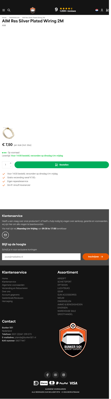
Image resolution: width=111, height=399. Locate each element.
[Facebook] (47, 374)
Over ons (6, 291)
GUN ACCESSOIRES (67, 294)
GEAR (60, 291)
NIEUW (61, 298)
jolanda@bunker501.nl (25, 337)
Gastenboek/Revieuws (12, 298)
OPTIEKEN (63, 285)
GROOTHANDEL (65, 314)
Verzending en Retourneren (15, 288)
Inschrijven (93, 256)
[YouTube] (55, 374)
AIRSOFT (62, 278)
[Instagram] (63, 374)
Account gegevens (10, 294)
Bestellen (63, 164)
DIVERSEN (63, 307)
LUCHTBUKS (64, 288)
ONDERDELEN (14, 18)
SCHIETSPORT (64, 281)
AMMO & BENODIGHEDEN (70, 304)
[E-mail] (5, 235)
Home (4, 18)
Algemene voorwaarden (13, 285)
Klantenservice (9, 281)
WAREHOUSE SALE (67, 311)
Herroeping (7, 301)
